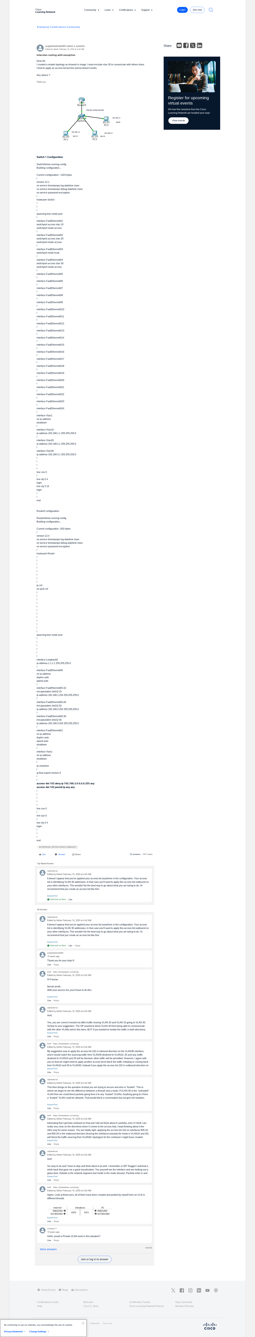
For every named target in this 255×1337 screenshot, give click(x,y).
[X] (192, 45)
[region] (43, 1328)
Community (90, 10)
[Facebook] (186, 45)
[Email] (179, 45)
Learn (108, 10)
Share (78, 854)
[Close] (82, 1323)
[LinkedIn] (199, 45)
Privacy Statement (13, 1331)
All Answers (42, 909)
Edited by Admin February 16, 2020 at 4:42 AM (64, 49)
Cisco (45, 10)
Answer (61, 854)
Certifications (126, 10)
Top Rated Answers (45, 863)
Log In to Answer (95, 1259)
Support (145, 10)
